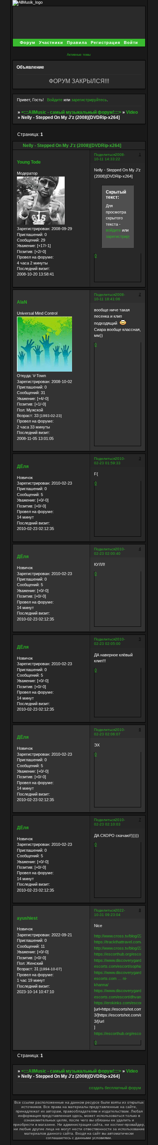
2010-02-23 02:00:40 (109, 551)
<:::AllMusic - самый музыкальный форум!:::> (71, 112)
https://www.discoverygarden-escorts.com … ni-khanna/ (120, 978)
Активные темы (78, 55)
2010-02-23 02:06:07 (109, 732)
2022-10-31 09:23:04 (109, 912)
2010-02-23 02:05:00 (109, 641)
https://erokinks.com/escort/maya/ (124, 1003)
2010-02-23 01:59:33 (109, 461)
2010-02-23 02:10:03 (109, 822)
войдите (113, 230)
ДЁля (23, 466)
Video (132, 112)
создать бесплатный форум (115, 1088)
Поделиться (104, 155)
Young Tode (29, 162)
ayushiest (27, 918)
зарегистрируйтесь (89, 100)
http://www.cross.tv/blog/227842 (122, 936)
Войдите (54, 100)
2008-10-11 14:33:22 (109, 157)
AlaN (22, 302)
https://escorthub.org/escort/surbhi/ (125, 954)
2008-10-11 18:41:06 (109, 297)
